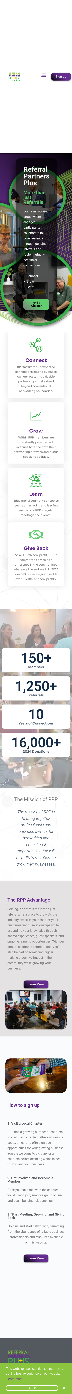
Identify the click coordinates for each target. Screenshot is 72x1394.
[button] (44, 75)
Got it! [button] (32, 1388)
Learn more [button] (14, 1379)
